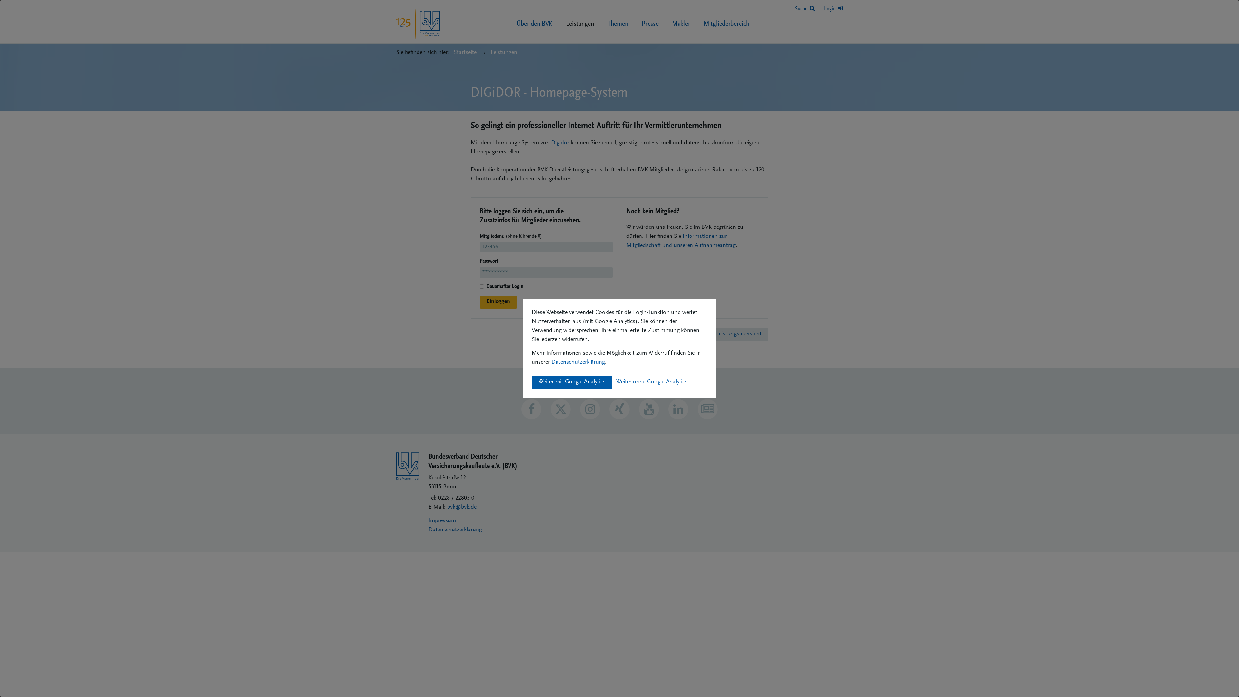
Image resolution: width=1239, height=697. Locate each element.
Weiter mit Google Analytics (572, 382)
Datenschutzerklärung (578, 362)
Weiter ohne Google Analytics (652, 382)
